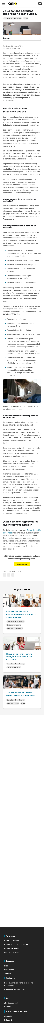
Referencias (9, 969)
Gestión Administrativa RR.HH (16, 944)
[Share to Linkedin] (4, 575)
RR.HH (26, 18)
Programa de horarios (13, 667)
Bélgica (7, 1020)
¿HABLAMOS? (22, 564)
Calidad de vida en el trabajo (12, 18)
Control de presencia (12, 941)
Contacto (8, 1007)
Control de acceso (11, 952)
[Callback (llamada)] (40, 3)
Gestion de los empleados (15, 628)
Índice (6, 39)
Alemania (8, 1016)
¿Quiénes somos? (11, 1003)
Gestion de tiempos (13, 703)
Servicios (8, 973)
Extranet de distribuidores (14, 989)
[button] (12, 575)
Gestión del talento (11, 948)
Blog (6, 966)
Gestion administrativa (14, 625)
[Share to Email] (8, 575)
